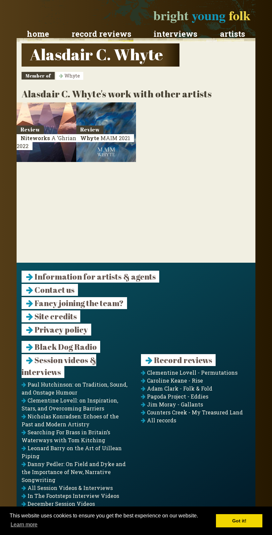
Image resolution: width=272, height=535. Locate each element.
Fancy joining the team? (78, 303)
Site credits (55, 316)
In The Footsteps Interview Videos (72, 495)
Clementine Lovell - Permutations (192, 372)
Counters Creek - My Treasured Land (194, 412)
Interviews (175, 33)
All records (161, 420)
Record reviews (101, 33)
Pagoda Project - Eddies (177, 396)
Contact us (54, 290)
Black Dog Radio (65, 347)
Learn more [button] (24, 524)
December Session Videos (60, 503)
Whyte (71, 76)
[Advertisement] (136, 216)
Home (38, 33)
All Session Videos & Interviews (69, 487)
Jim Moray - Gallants (174, 404)
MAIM (105, 137)
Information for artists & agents (94, 276)
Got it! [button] (239, 520)
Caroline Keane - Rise (174, 380)
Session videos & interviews (59, 366)
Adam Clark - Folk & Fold (179, 388)
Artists (232, 33)
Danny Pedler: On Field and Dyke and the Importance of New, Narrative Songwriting (74, 471)
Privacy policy (60, 329)
